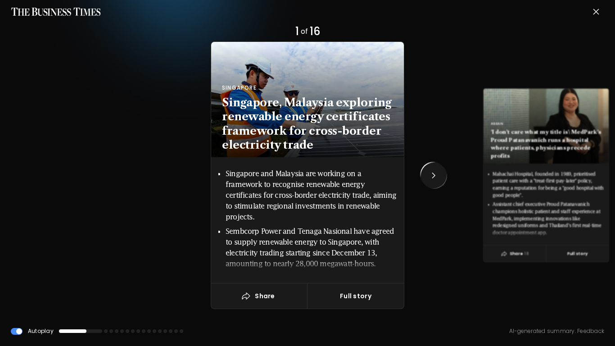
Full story (355, 295)
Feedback (590, 331)
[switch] (17, 331)
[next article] (433, 175)
